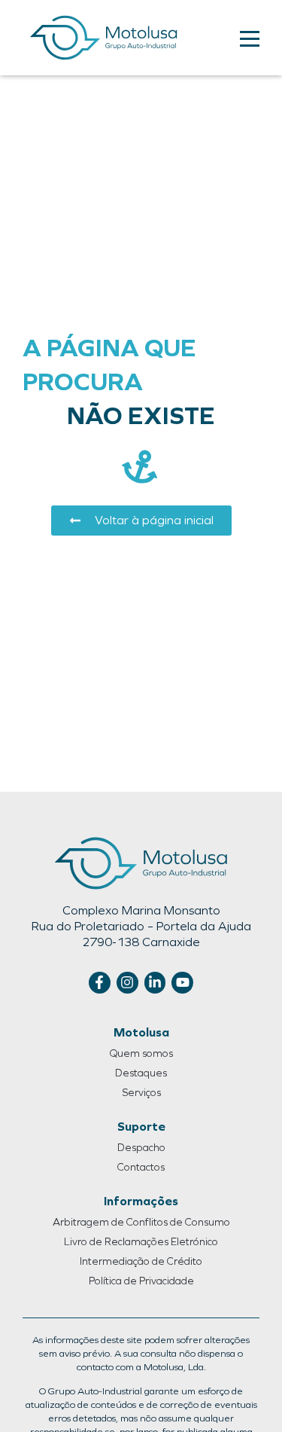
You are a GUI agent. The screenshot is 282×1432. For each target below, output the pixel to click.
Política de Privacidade (141, 1281)
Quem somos (141, 1053)
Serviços (141, 1092)
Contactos (141, 1167)
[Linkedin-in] (155, 983)
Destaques (141, 1073)
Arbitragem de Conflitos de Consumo (141, 1222)
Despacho (141, 1147)
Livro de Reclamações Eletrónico (141, 1241)
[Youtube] (182, 983)
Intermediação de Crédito (141, 1261)
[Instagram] (127, 983)
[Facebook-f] (100, 983)
